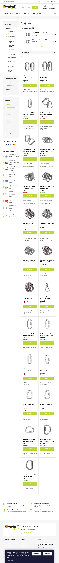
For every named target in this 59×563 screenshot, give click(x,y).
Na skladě (9, 118)
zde (8, 557)
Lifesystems (23, 547)
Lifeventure (23, 549)
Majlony (11, 51)
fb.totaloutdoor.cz (44, 532)
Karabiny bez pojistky (12, 46)
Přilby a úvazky (11, 34)
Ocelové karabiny (13, 49)
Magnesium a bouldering (11, 67)
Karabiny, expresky (12, 36)
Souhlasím (47, 553)
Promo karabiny (12, 54)
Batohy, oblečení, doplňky (11, 71)
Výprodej (8, 89)
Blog (4, 553)
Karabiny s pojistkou (11, 42)
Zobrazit (29, 85)
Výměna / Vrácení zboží (8, 545)
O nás (4, 555)
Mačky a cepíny (11, 61)
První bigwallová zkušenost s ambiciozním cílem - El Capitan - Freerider (45, 544)
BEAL (8, 133)
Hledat (35, 7)
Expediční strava (11, 64)
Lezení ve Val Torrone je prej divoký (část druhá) (44, 548)
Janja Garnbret (11, 74)
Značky (7, 93)
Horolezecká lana (11, 31)
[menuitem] (9, 13)
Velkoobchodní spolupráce (8, 1)
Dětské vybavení (10, 82)
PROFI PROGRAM (7, 543)
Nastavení (11, 560)
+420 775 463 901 (27, 532)
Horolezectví (9, 28)
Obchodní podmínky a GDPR (9, 549)
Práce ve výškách (10, 85)
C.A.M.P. (9, 135)
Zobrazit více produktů (38, 47)
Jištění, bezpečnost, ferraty (12, 58)
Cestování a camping (11, 78)
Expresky (11, 39)
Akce (8, 120)
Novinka (9, 122)
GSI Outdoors (24, 545)
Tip (8, 125)
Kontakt (4, 551)
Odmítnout (36, 553)
